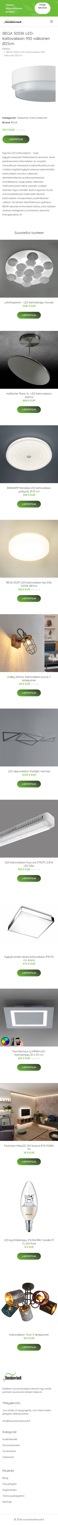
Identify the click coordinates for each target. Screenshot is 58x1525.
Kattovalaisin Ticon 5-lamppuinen (29, 1334)
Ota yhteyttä (9, 1483)
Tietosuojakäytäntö (13, 1495)
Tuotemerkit (9, 1451)
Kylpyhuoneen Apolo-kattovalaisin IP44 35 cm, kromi (29, 958)
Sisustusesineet (11, 1445)
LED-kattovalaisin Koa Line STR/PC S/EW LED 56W (29, 864)
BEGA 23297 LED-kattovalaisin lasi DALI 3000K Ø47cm (29, 584)
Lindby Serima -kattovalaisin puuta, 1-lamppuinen (29, 678)
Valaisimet (23, 117)
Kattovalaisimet (38, 117)
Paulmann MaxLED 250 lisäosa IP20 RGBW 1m (29, 1147)
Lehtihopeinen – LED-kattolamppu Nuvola (29, 302)
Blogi (5, 1477)
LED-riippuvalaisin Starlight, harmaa (29, 771)
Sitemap (7, 1501)
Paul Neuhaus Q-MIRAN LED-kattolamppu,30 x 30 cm (29, 1053)
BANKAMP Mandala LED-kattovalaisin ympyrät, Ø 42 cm (29, 489)
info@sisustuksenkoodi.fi (16, 1420)
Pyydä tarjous (42, 6)
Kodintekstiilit (9, 1439)
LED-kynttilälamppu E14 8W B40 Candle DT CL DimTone (29, 1241)
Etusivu (6, 48)
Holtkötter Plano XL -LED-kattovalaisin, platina (29, 395)
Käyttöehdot (9, 1489)
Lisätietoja (16, 139)
